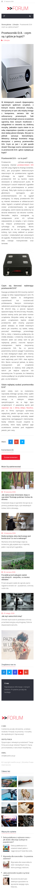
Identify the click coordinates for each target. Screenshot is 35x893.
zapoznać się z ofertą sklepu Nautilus (17, 408)
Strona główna (6, 25)
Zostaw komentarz (11, 457)
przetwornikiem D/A (25, 165)
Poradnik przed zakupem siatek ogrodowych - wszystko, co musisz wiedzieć (15, 577)
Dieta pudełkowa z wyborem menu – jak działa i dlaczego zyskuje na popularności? (17, 839)
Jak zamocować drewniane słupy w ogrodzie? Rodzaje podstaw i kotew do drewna (17, 497)
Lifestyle (15, 25)
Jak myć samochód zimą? (11, 616)
